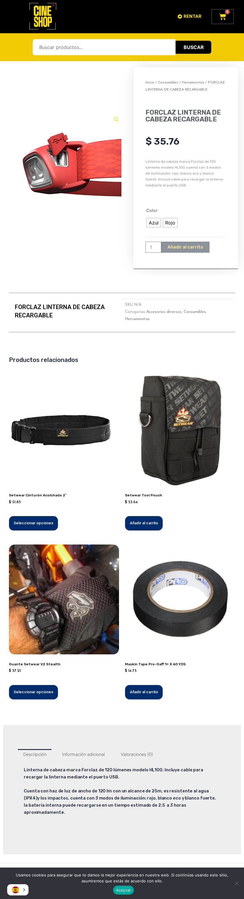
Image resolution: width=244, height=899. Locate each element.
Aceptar (123, 890)
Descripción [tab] (34, 754)
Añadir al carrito (185, 247)
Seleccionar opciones (33, 523)
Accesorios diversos (164, 312)
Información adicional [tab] (83, 754)
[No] (237, 883)
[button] (116, 119)
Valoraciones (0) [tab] (137, 754)
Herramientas (193, 82)
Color (152, 210)
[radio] (154, 222)
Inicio (150, 82)
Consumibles (168, 82)
